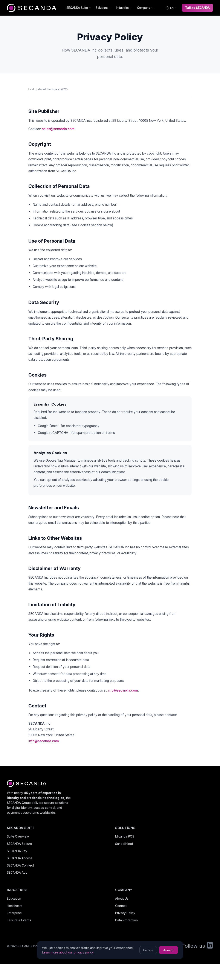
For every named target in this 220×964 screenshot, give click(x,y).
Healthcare (15, 906)
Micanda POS (124, 836)
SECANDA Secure (19, 843)
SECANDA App (17, 872)
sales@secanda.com (58, 129)
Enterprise (14, 913)
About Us (121, 898)
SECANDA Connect (20, 865)
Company (143, 7)
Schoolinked (124, 843)
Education (14, 898)
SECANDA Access (19, 858)
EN (172, 7)
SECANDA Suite (77, 7)
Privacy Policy (125, 913)
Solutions (102, 7)
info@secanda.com (122, 690)
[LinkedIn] (210, 946)
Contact (121, 906)
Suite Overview (18, 836)
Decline (148, 950)
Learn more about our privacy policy (68, 952)
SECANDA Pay (17, 851)
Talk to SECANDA (197, 7)
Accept (168, 950)
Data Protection (126, 920)
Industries (122, 7)
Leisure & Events (19, 920)
